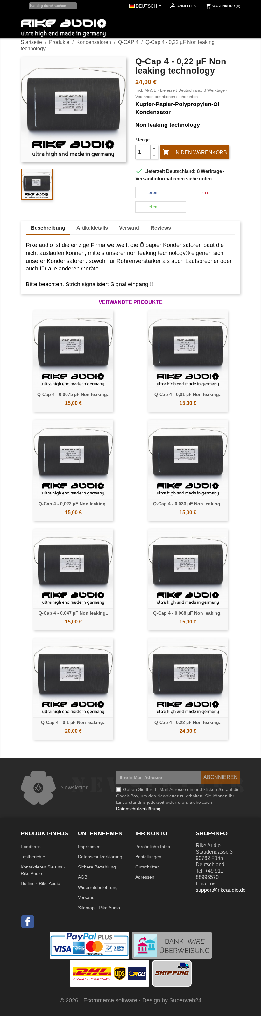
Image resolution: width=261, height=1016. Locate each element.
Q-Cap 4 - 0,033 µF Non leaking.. (188, 503)
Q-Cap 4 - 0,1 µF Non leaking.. (73, 722)
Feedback (31, 846)
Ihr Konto (151, 833)
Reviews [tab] (161, 228)
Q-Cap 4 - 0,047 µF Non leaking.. (73, 613)
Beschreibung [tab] (48, 228)
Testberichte (33, 856)
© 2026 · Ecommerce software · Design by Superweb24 (130, 1000)
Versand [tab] (129, 228)
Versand (86, 897)
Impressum (89, 846)
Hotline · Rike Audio (40, 883)
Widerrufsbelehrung (98, 887)
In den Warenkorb (194, 152)
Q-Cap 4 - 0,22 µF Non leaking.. (188, 722)
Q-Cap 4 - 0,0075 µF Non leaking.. (73, 394)
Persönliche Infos (152, 846)
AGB (82, 877)
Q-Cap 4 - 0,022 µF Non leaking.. (73, 503)
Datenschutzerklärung (100, 856)
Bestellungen (148, 856)
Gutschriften (147, 866)
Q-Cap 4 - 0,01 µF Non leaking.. (188, 394)
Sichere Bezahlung (97, 866)
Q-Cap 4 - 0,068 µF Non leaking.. (188, 613)
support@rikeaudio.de (221, 890)
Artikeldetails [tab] (92, 228)
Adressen (144, 877)
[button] (161, 192)
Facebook (27, 921)
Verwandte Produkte (131, 302)
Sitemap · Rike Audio (99, 907)
